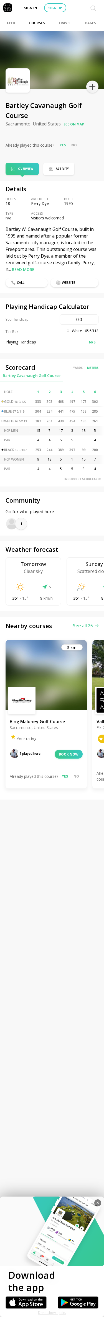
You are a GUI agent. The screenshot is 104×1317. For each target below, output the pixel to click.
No (74, 145)
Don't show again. (52, 1312)
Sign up (55, 8)
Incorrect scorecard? (82, 479)
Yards (78, 368)
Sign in (30, 8)
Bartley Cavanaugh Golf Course (31, 375)
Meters (92, 368)
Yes (63, 145)
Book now (68, 754)
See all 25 (83, 626)
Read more (23, 269)
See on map (74, 124)
